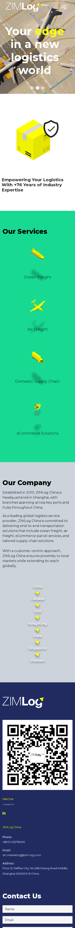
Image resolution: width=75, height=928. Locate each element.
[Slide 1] (32, 88)
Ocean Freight (37, 277)
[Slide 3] (43, 88)
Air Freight (38, 329)
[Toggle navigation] (64, 7)
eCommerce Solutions (38, 433)
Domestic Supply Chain (37, 381)
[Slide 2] (37, 88)
